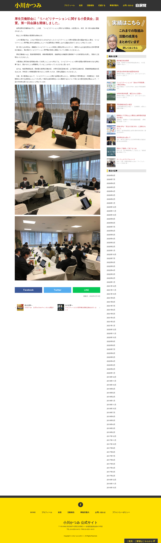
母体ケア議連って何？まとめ (127, 148)
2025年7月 (111, 226)
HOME (33, 512)
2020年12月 (111, 329)
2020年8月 (111, 345)
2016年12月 (111, 479)
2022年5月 (111, 266)
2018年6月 (111, 416)
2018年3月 (111, 428)
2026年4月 (111, 191)
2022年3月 (111, 274)
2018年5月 (111, 420)
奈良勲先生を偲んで (123, 137)
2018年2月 (111, 432)
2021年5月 (111, 313)
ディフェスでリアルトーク (126, 159)
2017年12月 (111, 436)
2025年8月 (111, 223)
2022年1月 (111, 282)
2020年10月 (111, 337)
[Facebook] (28, 290)
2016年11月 (111, 483)
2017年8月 (111, 452)
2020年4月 (111, 361)
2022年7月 (111, 258)
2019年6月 (111, 388)
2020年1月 (111, 373)
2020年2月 (111, 369)
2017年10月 (111, 444)
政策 (81, 5)
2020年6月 (111, 353)
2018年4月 (111, 424)
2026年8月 (111, 175)
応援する (101, 5)
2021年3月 (111, 321)
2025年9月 (111, 219)
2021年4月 (111, 317)
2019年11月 (111, 381)
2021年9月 (111, 298)
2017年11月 (111, 440)
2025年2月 (111, 246)
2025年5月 (111, 234)
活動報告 (90, 5)
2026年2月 (111, 199)
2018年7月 (111, 412)
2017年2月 (111, 475)
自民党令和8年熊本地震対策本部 (128, 71)
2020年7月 (111, 349)
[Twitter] (57, 290)
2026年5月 (111, 187)
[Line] (86, 290)
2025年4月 (111, 238)
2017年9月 (111, 448)
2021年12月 (111, 286)
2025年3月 (111, 242)
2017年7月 (111, 456)
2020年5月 (111, 357)
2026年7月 (111, 179)
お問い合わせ (128, 5)
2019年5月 (111, 392)
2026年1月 (111, 203)
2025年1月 (111, 250)
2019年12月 (111, 377)
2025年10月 (111, 215)
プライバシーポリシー (121, 512)
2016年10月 (111, 487)
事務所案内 (114, 5)
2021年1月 (111, 325)
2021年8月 (111, 302)
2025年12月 (111, 207)
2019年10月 (111, 385)
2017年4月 (111, 467)
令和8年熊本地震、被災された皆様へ (129, 93)
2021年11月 (111, 290)
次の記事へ (80, 307)
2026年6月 (111, 183)
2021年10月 (111, 294)
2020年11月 (111, 333)
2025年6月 (111, 230)
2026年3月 (111, 195)
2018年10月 (111, 408)
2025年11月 (111, 211)
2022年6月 (111, 262)
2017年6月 (111, 460)
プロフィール (69, 5)
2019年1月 (111, 400)
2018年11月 (111, 404)
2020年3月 (111, 365)
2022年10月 (111, 254)
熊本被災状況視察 (123, 60)
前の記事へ (39, 306)
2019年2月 (111, 396)
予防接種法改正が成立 (124, 104)
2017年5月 (111, 464)
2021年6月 (111, 309)
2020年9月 (111, 341)
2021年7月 (111, 305)
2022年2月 (111, 278)
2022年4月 (111, 270)
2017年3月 (111, 471)
